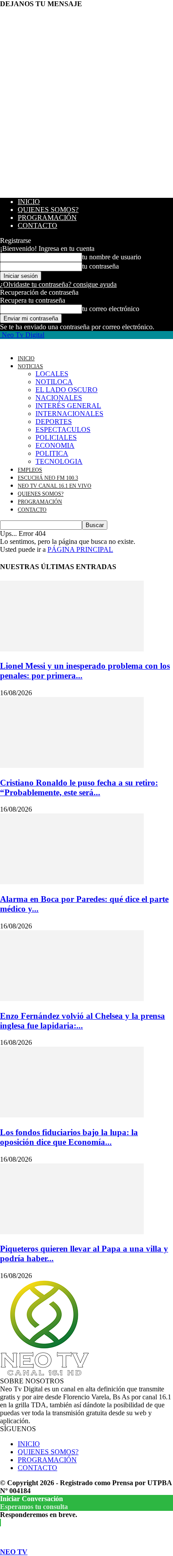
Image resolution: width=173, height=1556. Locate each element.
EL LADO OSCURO (66, 389)
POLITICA (51, 453)
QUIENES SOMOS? (48, 209)
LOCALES (51, 373)
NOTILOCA (54, 381)
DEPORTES (53, 421)
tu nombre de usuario (111, 257)
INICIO (29, 201)
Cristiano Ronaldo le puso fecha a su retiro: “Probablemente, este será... (79, 787)
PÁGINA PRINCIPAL (80, 549)
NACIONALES (58, 397)
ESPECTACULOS (62, 429)
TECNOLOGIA (59, 461)
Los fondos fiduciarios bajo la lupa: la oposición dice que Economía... (69, 1137)
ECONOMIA (55, 445)
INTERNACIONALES (69, 413)
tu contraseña (100, 266)
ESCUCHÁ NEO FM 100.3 (48, 478)
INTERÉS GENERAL (68, 405)
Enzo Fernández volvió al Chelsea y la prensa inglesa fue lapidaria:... (82, 1020)
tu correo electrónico (110, 308)
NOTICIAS (30, 366)
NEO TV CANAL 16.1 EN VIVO (54, 486)
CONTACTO (37, 225)
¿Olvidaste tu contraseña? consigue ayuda (58, 284)
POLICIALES (56, 437)
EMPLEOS (30, 470)
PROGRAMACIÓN (47, 217)
